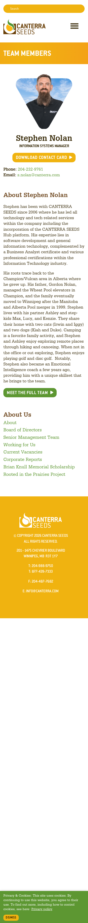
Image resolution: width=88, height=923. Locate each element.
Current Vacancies (22, 451)
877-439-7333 (42, 571)
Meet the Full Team (27, 392)
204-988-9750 (42, 565)
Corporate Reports (22, 459)
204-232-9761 (30, 169)
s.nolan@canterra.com (38, 174)
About (9, 422)
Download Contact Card (41, 157)
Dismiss (11, 917)
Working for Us (19, 444)
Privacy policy (41, 909)
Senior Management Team (31, 437)
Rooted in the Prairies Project (34, 474)
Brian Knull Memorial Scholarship (39, 466)
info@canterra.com (42, 591)
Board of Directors (22, 429)
